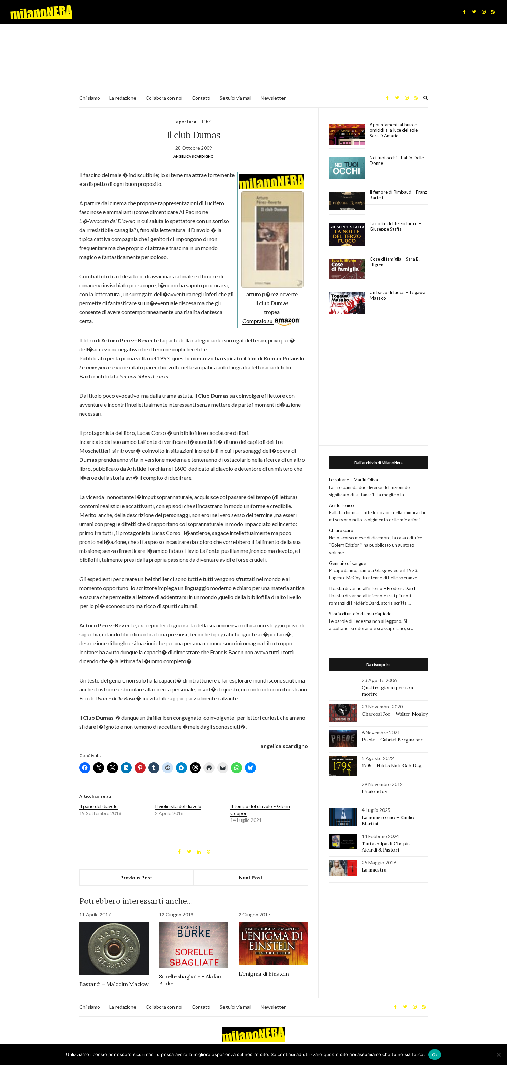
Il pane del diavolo (98, 806)
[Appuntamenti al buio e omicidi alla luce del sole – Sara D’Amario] (347, 134)
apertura (186, 122)
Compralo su (258, 321)
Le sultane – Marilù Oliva (353, 479)
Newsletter (273, 98)
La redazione (122, 98)
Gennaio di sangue (347, 563)
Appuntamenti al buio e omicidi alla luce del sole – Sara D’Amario (395, 130)
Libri (207, 122)
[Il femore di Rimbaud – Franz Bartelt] (347, 201)
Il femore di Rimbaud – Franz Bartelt (398, 194)
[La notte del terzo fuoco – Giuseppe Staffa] (347, 234)
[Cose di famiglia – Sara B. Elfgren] (347, 269)
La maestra (374, 870)
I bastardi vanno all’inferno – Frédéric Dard (372, 588)
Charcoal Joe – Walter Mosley (394, 714)
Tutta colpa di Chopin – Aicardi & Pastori (388, 846)
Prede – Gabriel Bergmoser (392, 740)
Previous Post (136, 877)
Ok (435, 1054)
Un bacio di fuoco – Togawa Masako (397, 295)
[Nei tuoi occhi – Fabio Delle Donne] (347, 168)
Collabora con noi (164, 98)
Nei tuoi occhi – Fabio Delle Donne (397, 160)
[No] (498, 1054)
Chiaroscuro (341, 530)
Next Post (251, 877)
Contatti (201, 98)
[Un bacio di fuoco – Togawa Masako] (347, 303)
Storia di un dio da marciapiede (360, 613)
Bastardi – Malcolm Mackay (113, 984)
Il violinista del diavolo (178, 806)
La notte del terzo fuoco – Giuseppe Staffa (395, 226)
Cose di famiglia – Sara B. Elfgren (395, 261)
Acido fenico (341, 505)
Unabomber (375, 791)
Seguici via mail (235, 98)
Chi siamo (89, 98)
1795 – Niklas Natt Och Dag (391, 766)
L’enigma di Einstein (264, 973)
